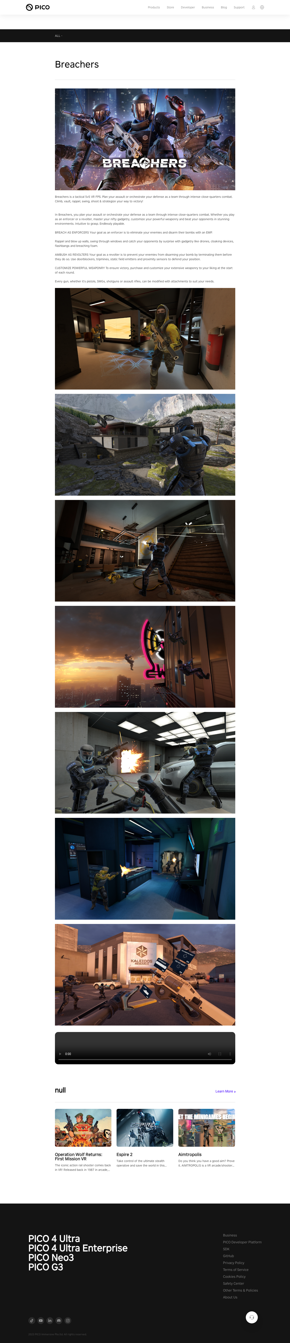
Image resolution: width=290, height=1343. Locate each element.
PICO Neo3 (51, 1257)
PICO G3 (45, 1267)
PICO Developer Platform (242, 1242)
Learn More (224, 1091)
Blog (224, 7)
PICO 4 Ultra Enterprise (78, 1248)
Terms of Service (236, 1269)
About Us (230, 1297)
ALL (57, 36)
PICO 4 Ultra (54, 1238)
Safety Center (233, 1283)
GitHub (228, 1256)
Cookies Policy (234, 1276)
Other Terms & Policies (240, 1290)
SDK (226, 1249)
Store (170, 7)
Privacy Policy (233, 1263)
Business (208, 7)
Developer (188, 7)
